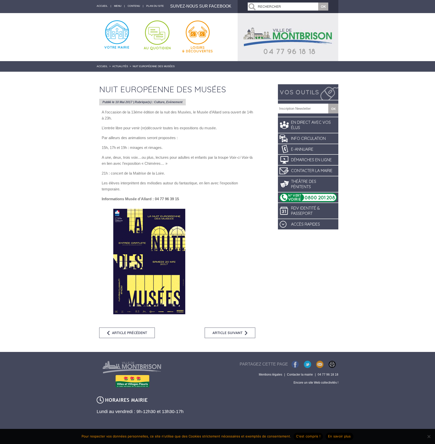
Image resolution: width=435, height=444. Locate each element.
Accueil (102, 66)
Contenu (134, 6)
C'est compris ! (308, 436)
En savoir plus (339, 436)
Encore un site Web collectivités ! (316, 382)
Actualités (120, 66)
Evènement (174, 102)
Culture (159, 102)
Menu (117, 6)
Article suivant (227, 333)
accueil (102, 6)
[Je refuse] (428, 436)
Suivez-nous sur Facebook (200, 6)
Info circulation (308, 138)
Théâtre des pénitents (303, 184)
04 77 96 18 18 (328, 374)
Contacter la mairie (312, 170)
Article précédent (129, 333)
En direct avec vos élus (311, 125)
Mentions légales (270, 374)
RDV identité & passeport (305, 211)
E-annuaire (302, 149)
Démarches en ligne (311, 159)
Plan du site (155, 6)
